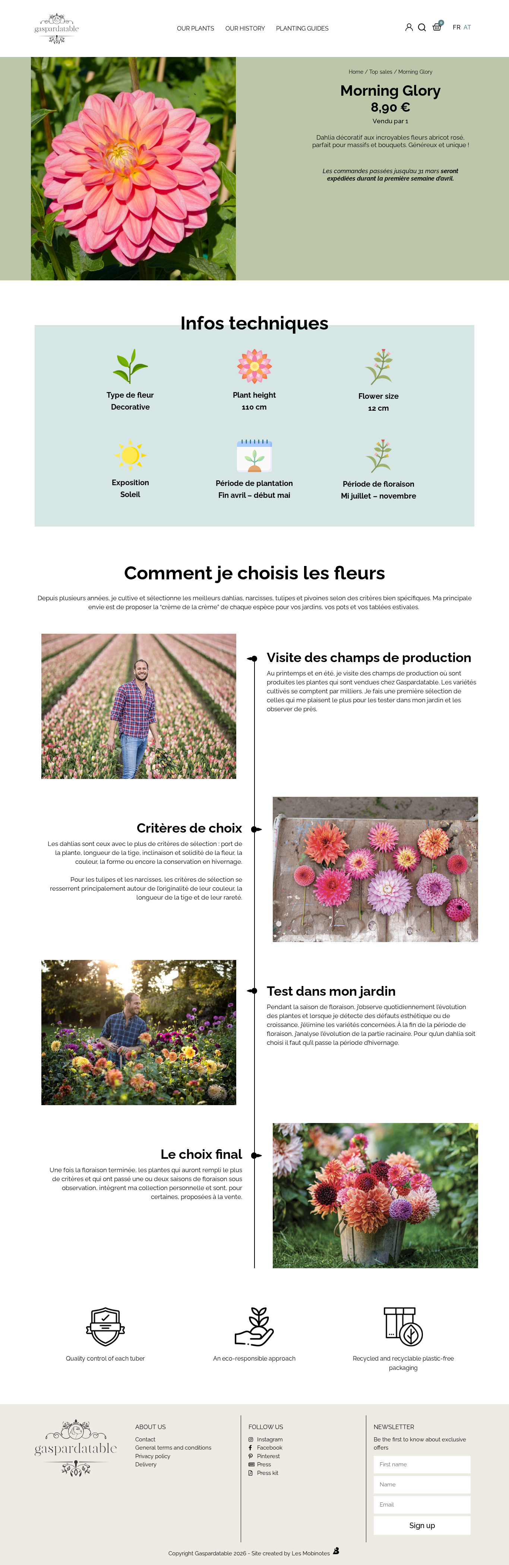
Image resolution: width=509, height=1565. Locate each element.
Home (356, 72)
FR (457, 27)
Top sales (380, 72)
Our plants (195, 28)
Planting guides (302, 28)
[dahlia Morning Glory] (133, 168)
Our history (245, 28)
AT (467, 27)
